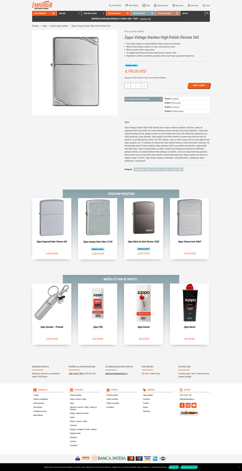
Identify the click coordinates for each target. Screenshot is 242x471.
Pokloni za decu (90, 13)
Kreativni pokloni (76, 395)
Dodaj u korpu (199, 85)
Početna (35, 26)
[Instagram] (188, 405)
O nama (36, 395)
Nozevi (72, 417)
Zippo (44, 26)
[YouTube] (193, 405)
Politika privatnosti (189, 467)
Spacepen (73, 437)
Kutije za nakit (114, 13)
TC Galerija (174, 99)
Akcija (185, 13)
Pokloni (62, 13)
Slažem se (173, 467)
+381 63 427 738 (76, 373)
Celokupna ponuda (40, 411)
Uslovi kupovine (38, 403)
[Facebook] (182, 405)
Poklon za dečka (112, 399)
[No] (239, 467)
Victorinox (73, 425)
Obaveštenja (37, 407)
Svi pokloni (158, 169)
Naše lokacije (38, 415)
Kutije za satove (164, 13)
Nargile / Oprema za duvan (79, 413)
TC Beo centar (176, 103)
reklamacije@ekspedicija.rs (116, 373)
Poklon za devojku (113, 403)
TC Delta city (175, 107)
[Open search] (207, 13)
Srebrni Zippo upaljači (59, 26)
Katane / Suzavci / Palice (78, 421)
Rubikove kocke (75, 433)
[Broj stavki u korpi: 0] (206, 5)
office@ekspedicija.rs (187, 399)
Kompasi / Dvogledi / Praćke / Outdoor (83, 429)
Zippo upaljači (139, 13)
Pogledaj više (89, 19)
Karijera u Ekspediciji (40, 399)
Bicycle (145, 407)
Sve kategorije (40, 13)
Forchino (73, 441)
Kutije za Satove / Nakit (78, 399)
